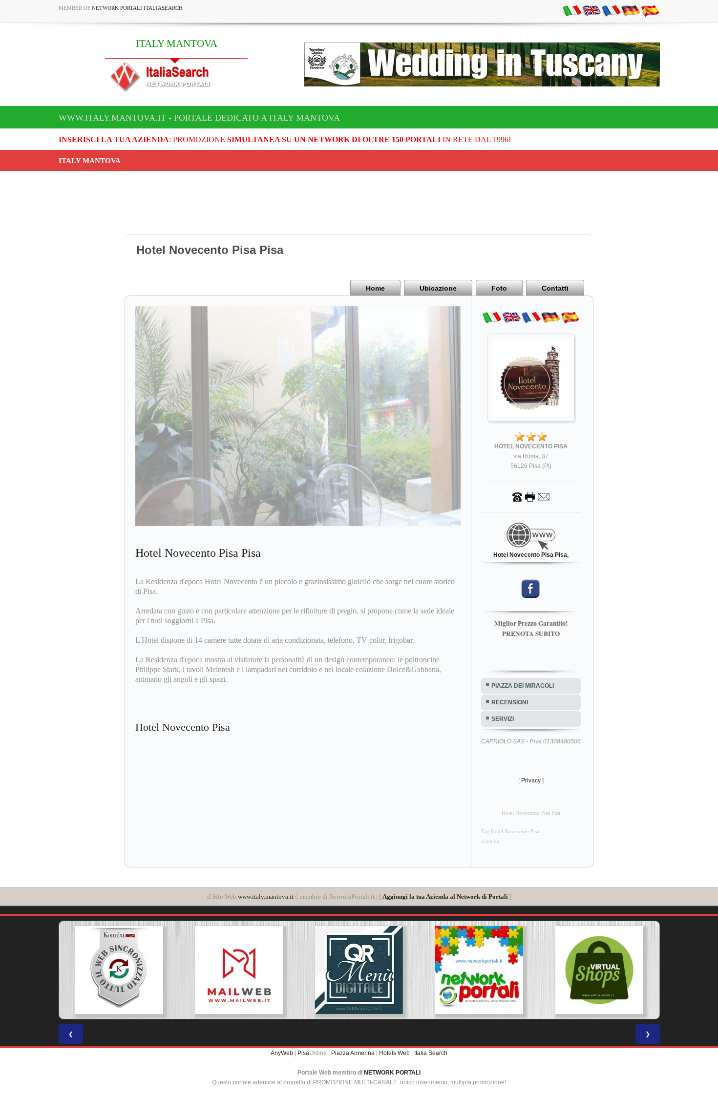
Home (375, 288)
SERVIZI (502, 719)
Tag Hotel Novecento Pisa (510, 831)
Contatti (555, 288)
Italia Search (430, 1053)
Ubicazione (438, 288)
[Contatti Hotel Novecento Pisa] (530, 496)
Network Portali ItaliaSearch (137, 8)
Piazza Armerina (353, 1053)
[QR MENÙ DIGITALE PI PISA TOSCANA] (290, 970)
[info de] (630, 10)
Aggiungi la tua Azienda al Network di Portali (445, 896)
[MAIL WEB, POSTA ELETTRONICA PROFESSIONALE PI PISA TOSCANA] (170, 970)
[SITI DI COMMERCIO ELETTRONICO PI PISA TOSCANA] (530, 970)
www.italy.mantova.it (266, 896)
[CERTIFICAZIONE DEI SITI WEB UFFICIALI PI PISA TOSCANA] (650, 970)
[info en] (591, 10)
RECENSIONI (509, 702)
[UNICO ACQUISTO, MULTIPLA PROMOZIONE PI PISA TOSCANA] (410, 970)
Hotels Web (394, 1053)
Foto (499, 288)
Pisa (303, 1053)
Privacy (531, 780)
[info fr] (611, 10)
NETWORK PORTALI (392, 1072)
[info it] (572, 10)
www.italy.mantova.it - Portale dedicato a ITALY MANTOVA (199, 118)
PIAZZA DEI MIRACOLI (522, 685)
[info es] (650, 10)
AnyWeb (282, 1053)
